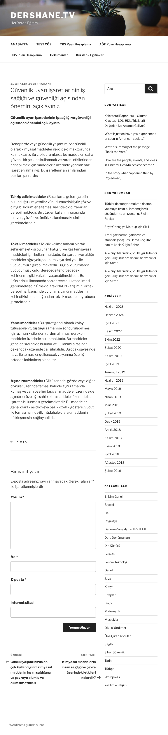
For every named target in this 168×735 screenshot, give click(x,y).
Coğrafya (111, 521)
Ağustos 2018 (114, 462)
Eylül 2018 (112, 454)
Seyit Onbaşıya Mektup (121, 227)
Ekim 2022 (112, 339)
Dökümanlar (59, 55)
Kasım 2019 (113, 356)
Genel (109, 570)
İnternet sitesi (22, 603)
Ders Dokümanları (117, 537)
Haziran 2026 (114, 306)
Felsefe (110, 554)
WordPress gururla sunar (26, 725)
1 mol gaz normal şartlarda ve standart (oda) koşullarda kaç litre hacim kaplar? (128, 240)
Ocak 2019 (112, 421)
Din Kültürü (112, 545)
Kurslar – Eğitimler (90, 55)
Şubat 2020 (113, 347)
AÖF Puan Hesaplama (115, 44)
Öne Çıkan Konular (118, 636)
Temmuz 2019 (115, 372)
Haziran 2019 (114, 380)
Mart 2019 (112, 405)
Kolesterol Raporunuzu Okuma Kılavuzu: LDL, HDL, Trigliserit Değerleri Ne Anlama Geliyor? (126, 120)
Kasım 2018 (113, 438)
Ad (14, 557)
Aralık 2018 (113, 429)
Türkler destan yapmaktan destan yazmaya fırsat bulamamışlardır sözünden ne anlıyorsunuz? (128, 208)
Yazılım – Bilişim (116, 685)
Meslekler (111, 619)
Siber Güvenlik (115, 652)
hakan (44, 83)
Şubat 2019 (113, 413)
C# (106, 513)
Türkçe (109, 669)
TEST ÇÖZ (43, 44)
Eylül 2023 (112, 323)
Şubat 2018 (113, 470)
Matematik (112, 611)
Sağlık (109, 644)
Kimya (22, 441)
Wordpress (112, 677)
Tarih (108, 660)
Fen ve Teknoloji (116, 562)
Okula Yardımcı (115, 627)
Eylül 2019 (112, 364)
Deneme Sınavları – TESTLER (125, 529)
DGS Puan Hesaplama (26, 55)
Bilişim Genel (113, 496)
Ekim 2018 (112, 446)
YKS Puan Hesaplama (75, 44)
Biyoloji (109, 504)
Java (108, 578)
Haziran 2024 (114, 315)
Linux (108, 603)
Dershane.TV (42, 15)
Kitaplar (110, 595)
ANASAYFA (19, 44)
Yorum (17, 497)
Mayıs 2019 (113, 388)
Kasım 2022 (113, 331)
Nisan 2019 (113, 397)
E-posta (18, 580)
